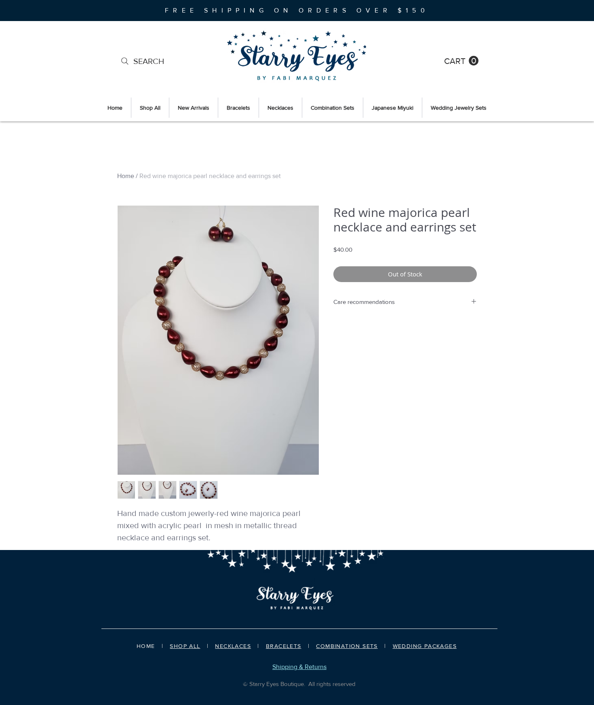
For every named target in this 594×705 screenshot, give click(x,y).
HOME (146, 646)
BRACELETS (283, 646)
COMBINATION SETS (346, 646)
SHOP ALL (185, 646)
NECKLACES (233, 646)
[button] (461, 61)
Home (125, 175)
